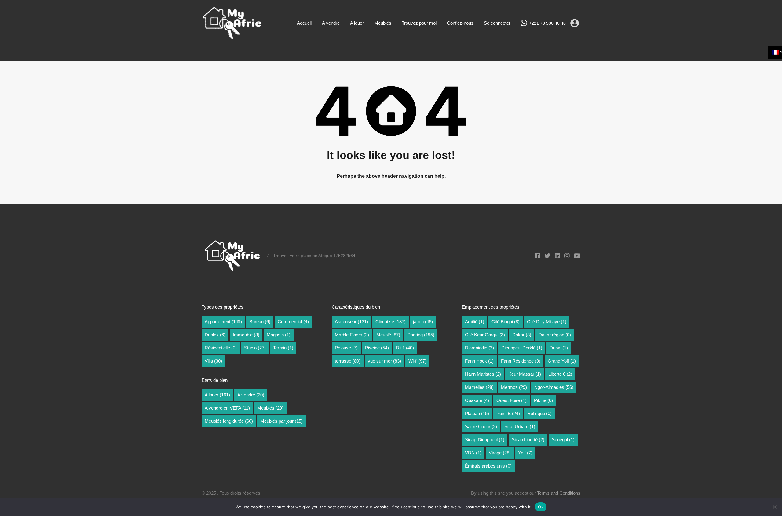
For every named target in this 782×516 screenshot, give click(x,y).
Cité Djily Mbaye (546, 321)
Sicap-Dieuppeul (484, 439)
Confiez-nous (460, 23)
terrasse (347, 361)
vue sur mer (384, 361)
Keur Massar (524, 374)
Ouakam (477, 400)
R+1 (405, 347)
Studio (255, 347)
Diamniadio (479, 347)
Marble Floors (352, 334)
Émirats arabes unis (488, 465)
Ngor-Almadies (553, 387)
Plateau (477, 413)
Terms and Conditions (558, 493)
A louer (357, 23)
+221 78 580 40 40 (547, 23)
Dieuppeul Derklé (521, 347)
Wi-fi (417, 361)
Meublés (382, 23)
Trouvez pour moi (419, 23)
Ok (540, 506)
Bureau (259, 321)
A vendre (331, 23)
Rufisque (539, 413)
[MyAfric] (232, 37)
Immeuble (246, 334)
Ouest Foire (511, 400)
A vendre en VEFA (227, 407)
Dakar (521, 334)
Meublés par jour (281, 421)
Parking (420, 334)
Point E (508, 413)
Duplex (215, 334)
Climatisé (390, 321)
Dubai (559, 347)
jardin (423, 321)
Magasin (279, 334)
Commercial (293, 321)
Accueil (304, 23)
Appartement (223, 321)
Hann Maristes (483, 374)
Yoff (525, 452)
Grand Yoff (562, 361)
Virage (500, 452)
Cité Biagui (505, 321)
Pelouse (346, 347)
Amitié (474, 321)
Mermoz (514, 387)
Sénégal (563, 439)
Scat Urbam (519, 426)
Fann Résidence (520, 361)
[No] (774, 507)
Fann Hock (479, 361)
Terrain (283, 347)
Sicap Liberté (528, 439)
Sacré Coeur (481, 426)
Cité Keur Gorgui (485, 334)
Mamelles (479, 387)
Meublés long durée (229, 421)
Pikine (543, 400)
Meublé (388, 334)
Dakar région (555, 334)
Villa (213, 361)
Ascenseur (351, 321)
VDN (473, 452)
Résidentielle (221, 347)
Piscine (377, 347)
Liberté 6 (560, 374)
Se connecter (497, 23)
